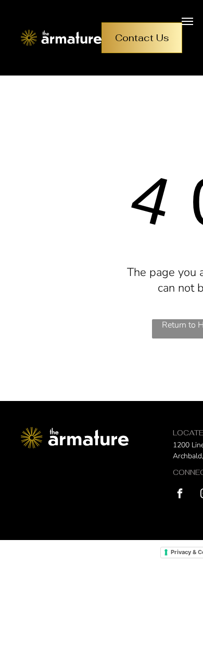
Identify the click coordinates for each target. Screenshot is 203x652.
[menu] (187, 21)
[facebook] (180, 495)
